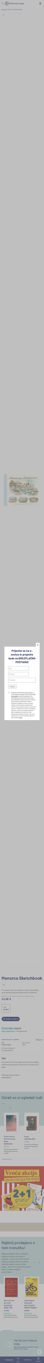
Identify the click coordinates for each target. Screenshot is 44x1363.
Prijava (12, 687)
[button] (38, 645)
